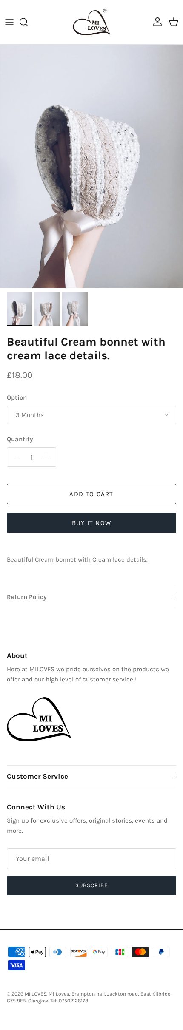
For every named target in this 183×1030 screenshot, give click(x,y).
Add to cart (91, 494)
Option (17, 397)
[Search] (28, 22)
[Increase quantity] (48, 457)
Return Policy (26, 597)
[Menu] (9, 22)
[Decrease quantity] (14, 457)
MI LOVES (35, 994)
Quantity (20, 439)
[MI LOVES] (91, 22)
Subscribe (91, 885)
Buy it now (91, 523)
